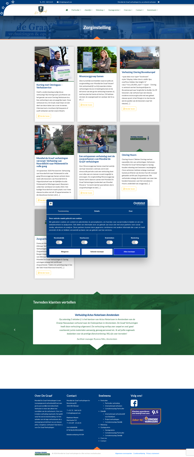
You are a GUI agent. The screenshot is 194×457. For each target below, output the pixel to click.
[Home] (67, 10)
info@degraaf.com (65, 2)
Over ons (127, 10)
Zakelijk (88, 10)
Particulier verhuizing (112, 404)
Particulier (76, 10)
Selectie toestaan (97, 252)
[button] (14, 330)
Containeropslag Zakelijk (113, 423)
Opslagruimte (113, 10)
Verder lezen (45, 116)
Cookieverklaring (139, 455)
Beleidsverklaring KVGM (75, 436)
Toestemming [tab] (63, 211)
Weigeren (64, 252)
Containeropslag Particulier (114, 410)
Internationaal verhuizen (113, 407)
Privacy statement (152, 455)
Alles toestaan (129, 252)
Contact (139, 10)
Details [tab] (97, 211)
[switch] (84, 242)
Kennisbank (151, 10)
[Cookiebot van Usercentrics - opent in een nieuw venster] (135, 203)
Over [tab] (131, 211)
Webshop (99, 10)
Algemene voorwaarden (123, 455)
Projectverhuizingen (112, 420)
